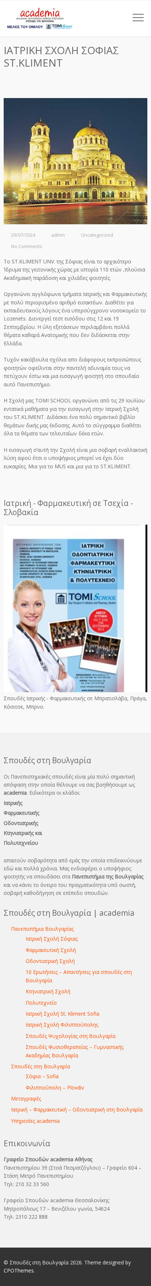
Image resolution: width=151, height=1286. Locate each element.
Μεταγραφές (26, 1098)
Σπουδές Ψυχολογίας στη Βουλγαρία (70, 1035)
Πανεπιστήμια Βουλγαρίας (42, 928)
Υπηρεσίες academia (35, 1120)
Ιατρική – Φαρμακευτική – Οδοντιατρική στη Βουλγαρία (77, 1109)
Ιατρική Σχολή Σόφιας (52, 938)
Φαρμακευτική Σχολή (51, 949)
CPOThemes (19, 1270)
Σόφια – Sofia (42, 1076)
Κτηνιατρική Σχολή (48, 991)
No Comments (26, 246)
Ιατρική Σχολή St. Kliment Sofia (62, 1013)
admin (58, 235)
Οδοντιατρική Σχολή (50, 960)
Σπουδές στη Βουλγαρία (40, 1066)
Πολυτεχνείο (41, 1002)
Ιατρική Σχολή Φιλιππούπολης (62, 1024)
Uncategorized (97, 235)
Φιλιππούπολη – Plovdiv (55, 1087)
